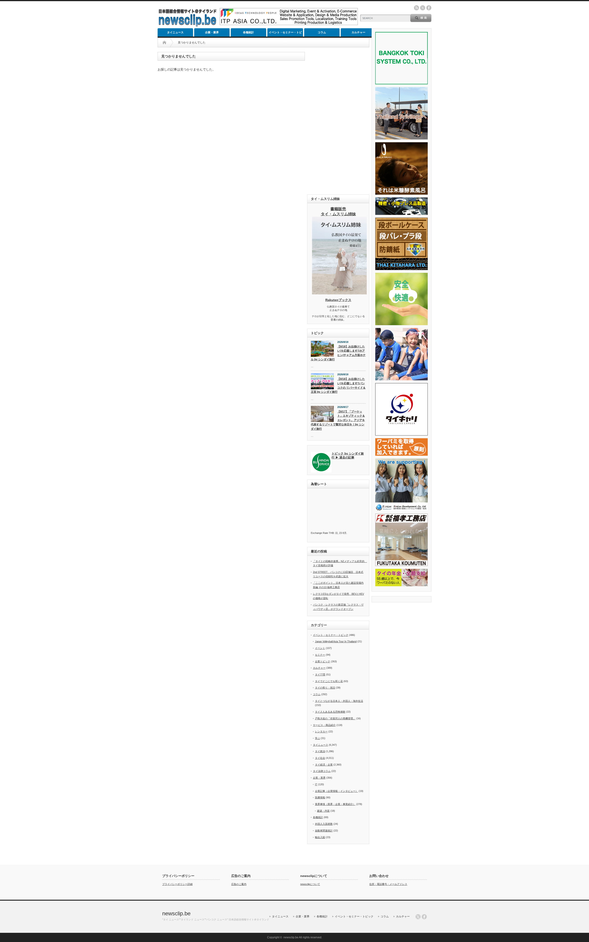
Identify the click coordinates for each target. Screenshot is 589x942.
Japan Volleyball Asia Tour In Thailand (336, 641)
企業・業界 (212, 32)
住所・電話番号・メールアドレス (388, 884)
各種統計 (248, 32)
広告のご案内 (238, 884)
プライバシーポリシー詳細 (177, 884)
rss (416, 7)
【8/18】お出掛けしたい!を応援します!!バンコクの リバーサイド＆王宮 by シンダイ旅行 (338, 385)
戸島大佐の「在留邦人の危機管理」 (335, 718)
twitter (422, 7)
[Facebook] (424, 916)
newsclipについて (310, 884)
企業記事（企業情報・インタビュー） (336, 791)
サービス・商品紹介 (324, 725)
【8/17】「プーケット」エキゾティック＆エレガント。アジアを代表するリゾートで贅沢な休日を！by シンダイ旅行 (338, 420)
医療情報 (320, 797)
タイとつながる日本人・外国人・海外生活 (339, 701)
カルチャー (358, 32)
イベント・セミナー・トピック (285, 34)
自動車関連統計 (324, 830)
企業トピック (322, 661)
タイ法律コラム (322, 771)
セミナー (320, 654)
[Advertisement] (338, 121)
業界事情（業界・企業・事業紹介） (335, 804)
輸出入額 (320, 837)
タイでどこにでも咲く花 (329, 681)
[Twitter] (418, 916)
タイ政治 (320, 751)
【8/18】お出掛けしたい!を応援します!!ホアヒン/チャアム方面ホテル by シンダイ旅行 (338, 353)
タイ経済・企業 (324, 764)
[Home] (164, 42)
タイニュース (175, 32)
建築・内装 (323, 810)
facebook (428, 7)
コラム (322, 32)
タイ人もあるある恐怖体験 (330, 711)
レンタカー (321, 731)
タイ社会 (320, 758)
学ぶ (317, 738)
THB (331, 533)
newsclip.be (176, 913)
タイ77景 (320, 674)
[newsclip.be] (187, 25)
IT (316, 784)
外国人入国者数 (324, 823)
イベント (320, 648)
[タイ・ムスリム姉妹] (339, 293)
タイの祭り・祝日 (325, 687)
